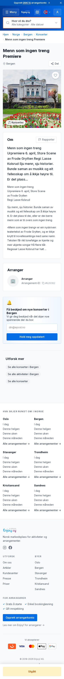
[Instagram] (4, 547)
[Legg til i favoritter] (55, 75)
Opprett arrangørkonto (20, 617)
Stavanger (9, 452)
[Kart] (37, 12)
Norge (16, 34)
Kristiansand (11, 485)
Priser (6, 583)
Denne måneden (12, 438)
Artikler (7, 567)
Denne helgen (11, 428)
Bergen (28, 34)
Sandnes (40, 485)
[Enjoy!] (32, 530)
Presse (7, 578)
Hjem (6, 34)
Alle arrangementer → (16, 443)
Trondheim (41, 452)
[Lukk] (60, 2)
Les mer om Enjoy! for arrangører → (23, 625)
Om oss (7, 562)
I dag (6, 424)
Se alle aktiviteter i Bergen (23, 374)
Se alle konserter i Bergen (23, 366)
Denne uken (10, 433)
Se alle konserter (18, 381)
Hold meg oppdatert (32, 336)
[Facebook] (10, 547)
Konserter (41, 34)
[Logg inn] (57, 12)
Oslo (6, 418)
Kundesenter (10, 573)
